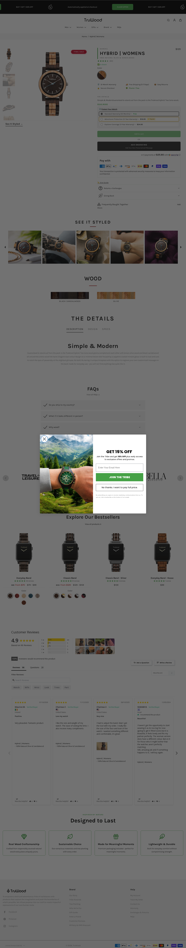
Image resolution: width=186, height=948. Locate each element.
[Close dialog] (44, 439)
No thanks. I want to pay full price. (120, 487)
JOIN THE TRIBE (119, 477)
